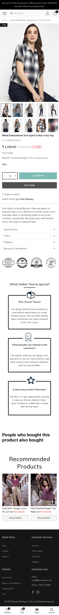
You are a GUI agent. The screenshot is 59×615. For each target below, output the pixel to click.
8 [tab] (40, 99)
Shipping (8, 242)
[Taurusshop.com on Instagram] (38, 592)
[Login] (47, 13)
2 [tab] (14, 99)
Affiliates (35, 562)
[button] (4, 176)
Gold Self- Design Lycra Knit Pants (20, 508)
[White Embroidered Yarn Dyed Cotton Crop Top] (29, 62)
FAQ (4, 594)
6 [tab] (31, 99)
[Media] (54, 97)
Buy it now (29, 185)
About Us (35, 546)
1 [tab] (10, 99)
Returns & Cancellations (15, 248)
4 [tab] (23, 99)
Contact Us (36, 556)
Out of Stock (15, 518)
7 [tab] (36, 99)
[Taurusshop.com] (17, 13)
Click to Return (37, 551)
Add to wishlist (12, 194)
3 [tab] (18, 99)
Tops (4, 546)
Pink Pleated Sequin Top (43, 508)
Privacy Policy (7, 577)
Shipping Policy (8, 588)
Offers (7, 235)
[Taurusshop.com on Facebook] (33, 592)
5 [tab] (27, 99)
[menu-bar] (5, 13)
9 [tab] (44, 99)
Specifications (11, 229)
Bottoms (5, 556)
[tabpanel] (29, 62)
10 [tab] (48, 99)
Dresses (5, 551)
